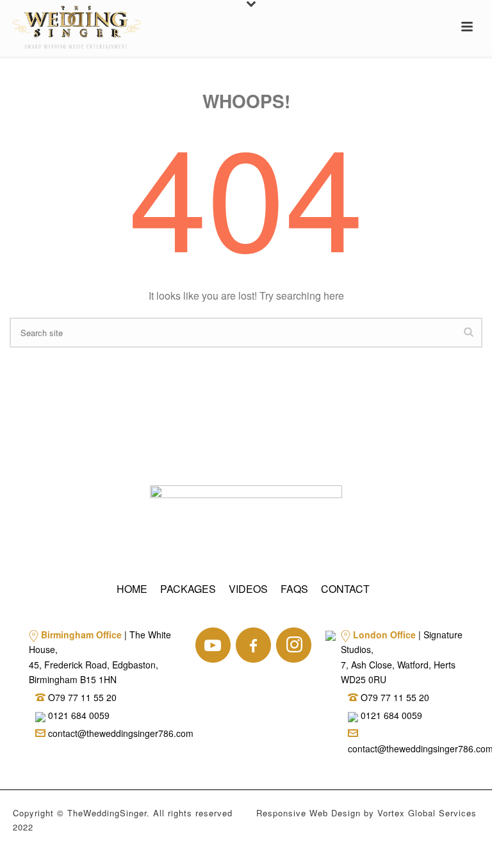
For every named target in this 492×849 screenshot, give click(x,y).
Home (132, 588)
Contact (345, 588)
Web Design (335, 813)
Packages (188, 588)
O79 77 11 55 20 (82, 697)
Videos (248, 588)
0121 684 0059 (77, 715)
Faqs (294, 588)
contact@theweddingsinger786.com (119, 733)
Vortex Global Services (427, 813)
